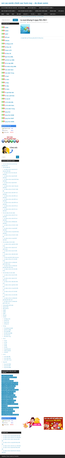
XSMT (13, 14)
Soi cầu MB (4, 395)
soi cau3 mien (15, 384)
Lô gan (7, 76)
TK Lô (39, 14)
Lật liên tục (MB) (9, 60)
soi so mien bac (5, 412)
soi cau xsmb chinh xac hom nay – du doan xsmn (24, 3)
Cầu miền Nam (9, 69)
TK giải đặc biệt (9, 92)
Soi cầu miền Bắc (11, 395)
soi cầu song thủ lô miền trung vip (11, 257)
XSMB (2, 14)
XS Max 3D (8, 53)
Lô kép (7, 82)
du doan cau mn (5, 377)
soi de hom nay (10, 402)
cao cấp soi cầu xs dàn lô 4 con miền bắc (12, 437)
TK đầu (7, 86)
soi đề (11, 412)
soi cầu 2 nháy (5, 391)
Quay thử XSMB (9, 115)
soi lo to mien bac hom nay (7, 407)
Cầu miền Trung (9, 73)
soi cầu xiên (10, 398)
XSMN (7, 14)
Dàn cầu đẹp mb (31, 7)
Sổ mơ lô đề (53, 10)
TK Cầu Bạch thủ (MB (8, 328)
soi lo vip (16, 407)
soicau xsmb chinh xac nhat (8, 389)
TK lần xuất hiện (9, 95)
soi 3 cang (4, 384)
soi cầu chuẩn (12, 391)
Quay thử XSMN (9, 121)
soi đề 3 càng (4, 414)
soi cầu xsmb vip (12, 400)
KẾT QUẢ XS (61, 10)
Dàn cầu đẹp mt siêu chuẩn (8, 10)
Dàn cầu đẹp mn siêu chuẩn (25, 10)
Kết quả (19, 14)
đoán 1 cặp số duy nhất (13, 414)
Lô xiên (7, 79)
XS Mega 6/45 (9, 43)
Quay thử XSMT (9, 118)
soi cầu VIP (4, 398)
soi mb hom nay (11, 411)
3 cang (3, 375)
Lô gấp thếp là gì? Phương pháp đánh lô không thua (32, 38)
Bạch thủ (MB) (9, 56)
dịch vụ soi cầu (13, 377)
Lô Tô (45, 14)
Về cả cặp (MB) (9, 63)
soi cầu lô (11, 393)
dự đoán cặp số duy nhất (7, 382)
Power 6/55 (8, 50)
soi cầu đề (4, 402)
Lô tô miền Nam (9, 105)
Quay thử (52, 14)
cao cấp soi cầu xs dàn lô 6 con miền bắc (12, 445)
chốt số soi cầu (9, 375)
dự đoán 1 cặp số (5, 379)
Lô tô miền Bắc (9, 102)
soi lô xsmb (4, 411)
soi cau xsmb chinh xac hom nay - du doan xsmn (38, 22)
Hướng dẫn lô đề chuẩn (41, 10)
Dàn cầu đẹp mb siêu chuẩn (45, 7)
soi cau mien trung (11, 386)
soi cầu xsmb (4, 400)
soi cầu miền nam (5, 396)
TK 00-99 (7, 99)
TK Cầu (32, 14)
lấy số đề (16, 382)
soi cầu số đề (13, 396)
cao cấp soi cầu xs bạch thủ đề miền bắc (11, 435)
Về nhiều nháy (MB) (10, 66)
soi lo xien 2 (4, 409)
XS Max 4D (8, 47)
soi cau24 (4, 386)
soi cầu (16, 389)
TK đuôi (7, 89)
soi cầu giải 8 (5, 393)
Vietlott (25, 14)
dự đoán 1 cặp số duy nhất (7, 380)
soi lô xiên (10, 409)
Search (15, 20)
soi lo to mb (4, 405)
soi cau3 (9, 384)
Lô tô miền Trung (10, 108)
